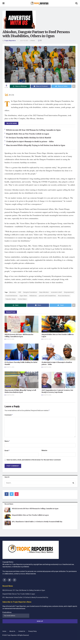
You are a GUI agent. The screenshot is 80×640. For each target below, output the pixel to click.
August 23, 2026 (10, 339)
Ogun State (23, 296)
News (33, 41)
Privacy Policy (32, 631)
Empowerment (69, 292)
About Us (12, 631)
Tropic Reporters (10, 41)
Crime (8, 330)
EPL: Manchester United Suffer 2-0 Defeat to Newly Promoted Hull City (37, 522)
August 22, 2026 (46, 339)
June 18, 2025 (24, 41)
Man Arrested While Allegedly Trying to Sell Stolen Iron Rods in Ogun (35, 145)
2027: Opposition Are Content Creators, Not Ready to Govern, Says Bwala (57, 391)
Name (7, 441)
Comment (9, 415)
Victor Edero (22, 299)
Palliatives (33, 296)
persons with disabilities (47, 296)
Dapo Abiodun (44, 292)
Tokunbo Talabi (11, 299)
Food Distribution (11, 296)
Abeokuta (12, 292)
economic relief (56, 292)
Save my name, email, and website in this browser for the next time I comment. (34, 460)
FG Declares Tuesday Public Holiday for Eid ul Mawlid (28, 138)
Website (44, 450)
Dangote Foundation (30, 292)
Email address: (7, 612)
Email (7, 451)
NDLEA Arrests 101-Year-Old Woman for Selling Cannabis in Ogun (33, 130)
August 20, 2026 (46, 367)
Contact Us (21, 631)
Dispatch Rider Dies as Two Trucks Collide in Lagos (27, 134)
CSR (19, 292)
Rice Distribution (64, 296)
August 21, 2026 (10, 367)
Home (4, 631)
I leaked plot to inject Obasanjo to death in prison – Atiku (30, 142)
